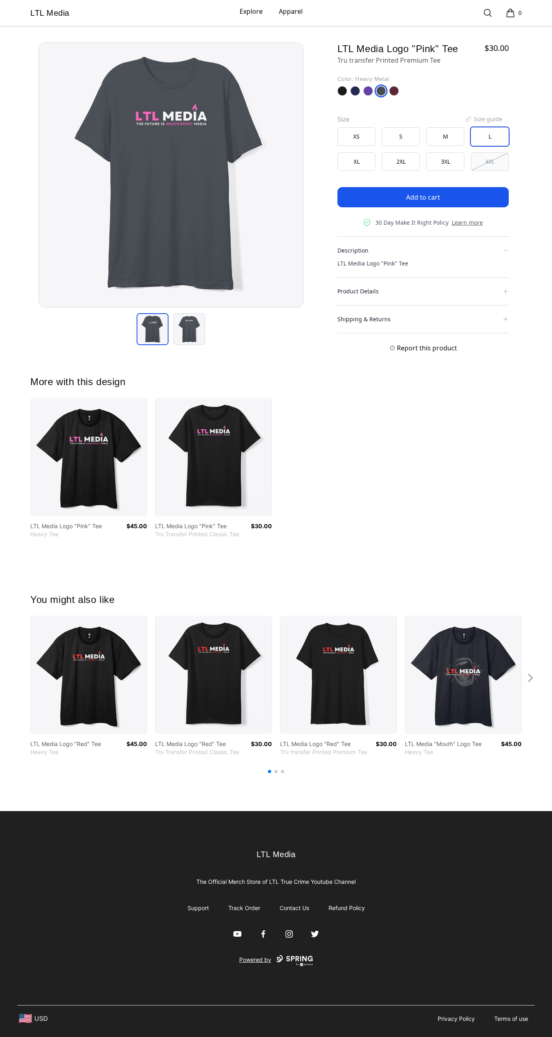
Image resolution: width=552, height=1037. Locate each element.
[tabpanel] (170, 175)
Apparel (291, 11)
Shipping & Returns (364, 319)
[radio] (356, 136)
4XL (490, 161)
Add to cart (423, 197)
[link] (89, 456)
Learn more (467, 222)
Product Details (358, 291)
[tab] (152, 329)
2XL (401, 161)
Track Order (244, 907)
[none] (483, 119)
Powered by (255, 959)
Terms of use (511, 1018)
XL (357, 161)
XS (356, 136)
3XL (445, 161)
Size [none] (343, 119)
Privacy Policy (456, 1018)
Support (198, 907)
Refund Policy (347, 907)
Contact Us (294, 907)
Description (353, 250)
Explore (251, 11)
